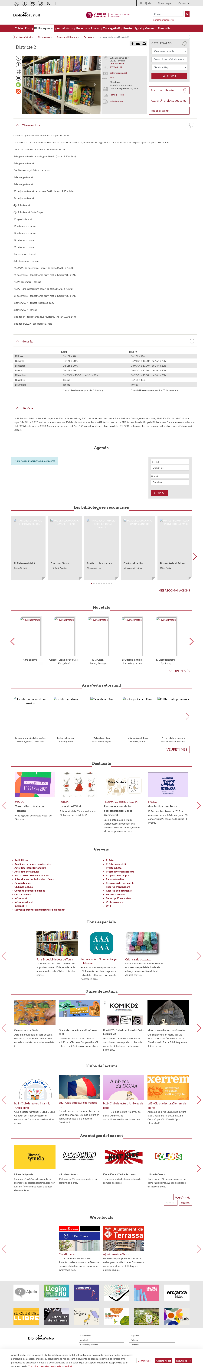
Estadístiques (116, 100)
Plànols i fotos (117, 94)
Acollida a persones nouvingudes (32, 863)
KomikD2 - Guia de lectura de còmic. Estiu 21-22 (123, 1031)
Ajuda (147, 3)
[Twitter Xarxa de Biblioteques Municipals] (16, 2)
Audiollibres (21, 860)
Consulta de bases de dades (29, 890)
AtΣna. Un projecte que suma (168, 100)
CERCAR (171, 76)
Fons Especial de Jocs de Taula (54, 959)
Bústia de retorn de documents (31, 875)
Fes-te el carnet (160, 110)
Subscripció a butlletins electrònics (34, 879)
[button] (28, 85)
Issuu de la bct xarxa (18, 91)
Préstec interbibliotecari (120, 871)
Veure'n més (179, 671)
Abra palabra (30, 659)
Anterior (4, 805)
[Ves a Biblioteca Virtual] (108, 14)
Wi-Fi (109, 905)
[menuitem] (21, 28)
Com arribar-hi (117, 63)
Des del (155, 461)
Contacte (135, 1344)
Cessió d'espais (22, 882)
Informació (20, 898)
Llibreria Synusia (23, 1174)
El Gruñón (98, 659)
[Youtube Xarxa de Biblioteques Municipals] (32, 2)
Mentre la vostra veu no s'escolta (166, 1029)
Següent (185, 1202)
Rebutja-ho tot (183, 1360)
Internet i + (20, 905)
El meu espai (164, 3)
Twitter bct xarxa (18, 58)
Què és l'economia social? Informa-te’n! (78, 1031)
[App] (56, 2)
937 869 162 (116, 67)
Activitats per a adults (26, 871)
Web (112, 77)
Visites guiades (114, 901)
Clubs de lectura (23, 886)
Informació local (23, 901)
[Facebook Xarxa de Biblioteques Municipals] (24, 2)
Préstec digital (114, 867)
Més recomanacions (174, 590)
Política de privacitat (89, 1344)
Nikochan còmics (68, 1174)
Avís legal (84, 1340)
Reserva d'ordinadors (118, 886)
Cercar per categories (163, 19)
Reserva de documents (119, 890)
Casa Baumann (68, 1254)
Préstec (110, 860)
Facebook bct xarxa (18, 64)
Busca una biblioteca (163, 90)
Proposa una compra (117, 875)
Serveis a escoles (115, 894)
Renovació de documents (120, 882)
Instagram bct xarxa (18, 71)
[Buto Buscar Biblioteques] (187, 14)
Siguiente (199, 805)
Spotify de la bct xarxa (18, 84)
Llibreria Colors (156, 1174)
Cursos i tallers (22, 894)
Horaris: (26, 341)
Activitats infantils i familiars (30, 867)
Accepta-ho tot (163, 1360)
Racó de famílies (115, 879)
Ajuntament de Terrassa (117, 1254)
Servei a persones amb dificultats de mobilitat (39, 909)
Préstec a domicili (116, 863)
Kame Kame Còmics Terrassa (119, 1174)
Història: (27, 408)
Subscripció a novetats (118, 898)
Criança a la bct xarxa (138, 959)
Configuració (144, 1360)
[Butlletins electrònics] (48, 2)
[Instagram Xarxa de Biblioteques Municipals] (40, 2)
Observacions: (30, 125)
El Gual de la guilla (132, 659)
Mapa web (135, 1335)
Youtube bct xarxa (18, 78)
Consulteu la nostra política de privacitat (50, 1366)
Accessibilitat (86, 1335)
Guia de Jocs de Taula (26, 1029)
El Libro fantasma (165, 659)
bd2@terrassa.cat (118, 72)
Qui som (134, 1340)
